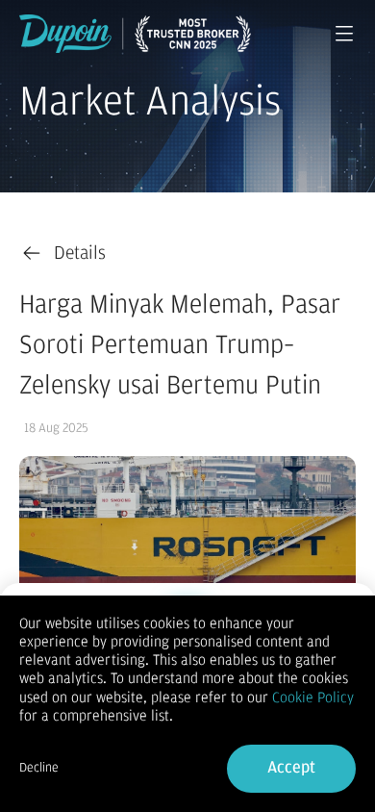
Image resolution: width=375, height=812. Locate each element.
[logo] (135, 33)
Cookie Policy (313, 697)
